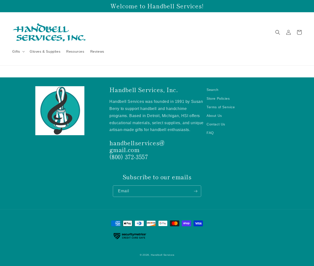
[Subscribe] (195, 191)
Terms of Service (221, 107)
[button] (18, 51)
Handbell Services (162, 255)
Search (213, 90)
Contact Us (216, 124)
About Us (214, 116)
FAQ (210, 133)
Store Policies (218, 98)
